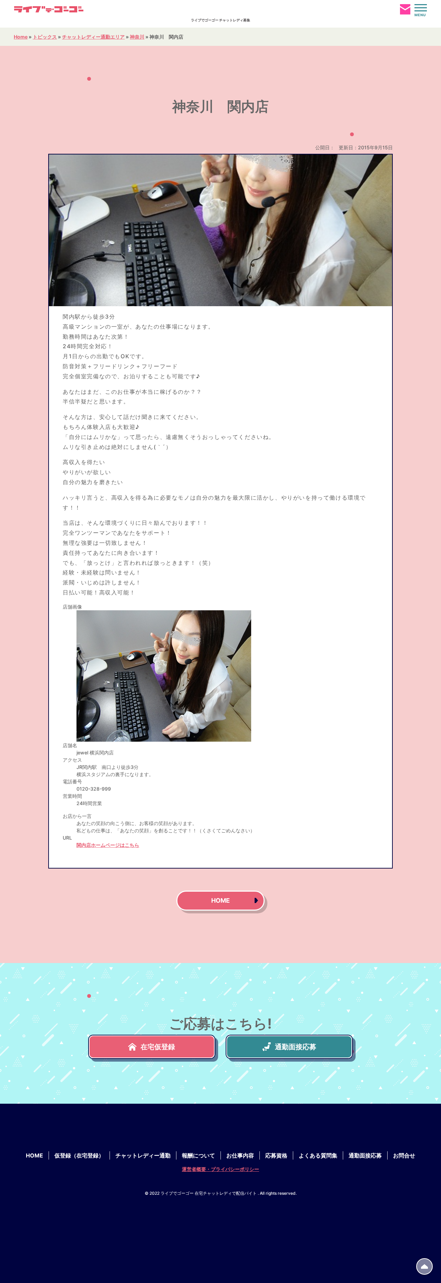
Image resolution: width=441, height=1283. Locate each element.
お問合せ (404, 1155)
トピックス (45, 37)
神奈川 (137, 37)
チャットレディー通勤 (143, 1155)
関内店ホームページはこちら (107, 845)
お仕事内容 (240, 1155)
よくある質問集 (318, 1155)
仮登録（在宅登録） (79, 1155)
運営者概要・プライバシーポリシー (220, 1169)
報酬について (198, 1155)
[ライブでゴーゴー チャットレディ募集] (48, 9)
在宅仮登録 (158, 1047)
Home (21, 37)
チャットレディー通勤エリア (93, 37)
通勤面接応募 (295, 1047)
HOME (220, 900)
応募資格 (276, 1155)
